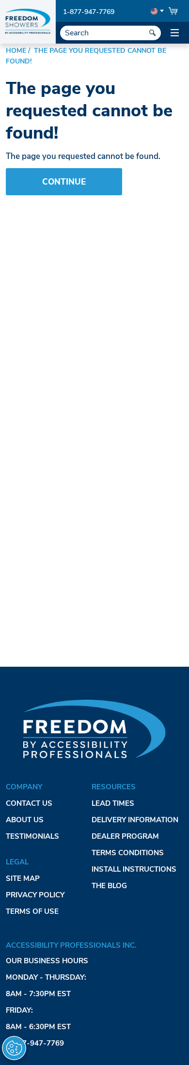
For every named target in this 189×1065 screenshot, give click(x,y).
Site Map (23, 878)
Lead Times (113, 803)
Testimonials (32, 836)
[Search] (152, 33)
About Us (25, 820)
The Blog (109, 886)
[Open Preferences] (14, 1048)
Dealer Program (125, 836)
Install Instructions (134, 869)
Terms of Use (32, 911)
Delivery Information (135, 820)
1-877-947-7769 (88, 12)
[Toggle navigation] (174, 33)
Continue (64, 182)
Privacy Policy (35, 895)
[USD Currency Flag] (156, 11)
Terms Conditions (128, 853)
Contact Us (29, 803)
